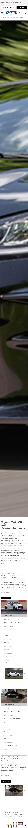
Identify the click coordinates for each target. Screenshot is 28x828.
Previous (4, 673)
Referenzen (7, 17)
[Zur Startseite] (3, 17)
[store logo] (11, 13)
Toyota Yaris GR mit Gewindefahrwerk (17, 17)
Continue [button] (22, 7)
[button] (25, 826)
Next (24, 673)
